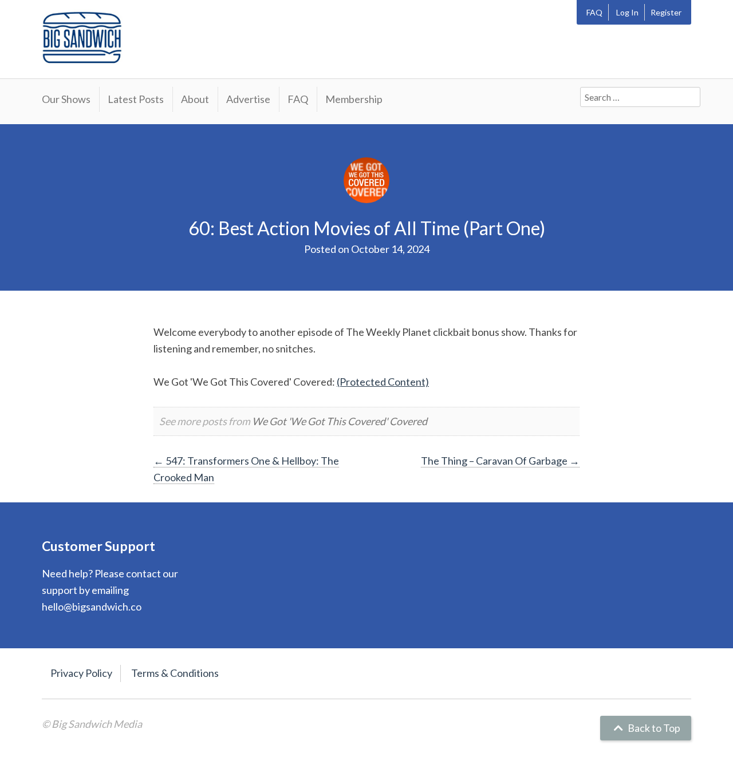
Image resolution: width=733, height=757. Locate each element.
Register (666, 12)
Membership (354, 99)
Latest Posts (136, 99)
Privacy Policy (81, 673)
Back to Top (653, 728)
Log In (627, 12)
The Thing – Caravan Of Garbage (500, 460)
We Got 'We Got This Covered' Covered (339, 421)
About (195, 99)
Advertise (248, 99)
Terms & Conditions (175, 673)
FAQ (594, 12)
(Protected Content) (383, 381)
